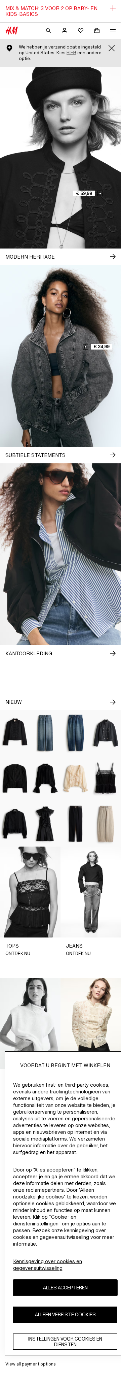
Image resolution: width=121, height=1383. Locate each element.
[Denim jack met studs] (106, 733)
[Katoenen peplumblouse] (15, 824)
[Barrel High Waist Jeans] (106, 824)
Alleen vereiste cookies (65, 1314)
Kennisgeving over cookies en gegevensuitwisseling (47, 1264)
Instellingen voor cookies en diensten (65, 1341)
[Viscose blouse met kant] (45, 778)
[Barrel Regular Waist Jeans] (76, 733)
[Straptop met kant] (106, 778)
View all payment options (30, 1363)
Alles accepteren (65, 1287)
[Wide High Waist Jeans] (45, 733)
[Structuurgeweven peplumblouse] (15, 778)
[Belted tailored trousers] (76, 824)
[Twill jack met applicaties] (15, 733)
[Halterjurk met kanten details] (45, 824)
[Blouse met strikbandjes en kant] (76, 778)
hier (71, 52)
